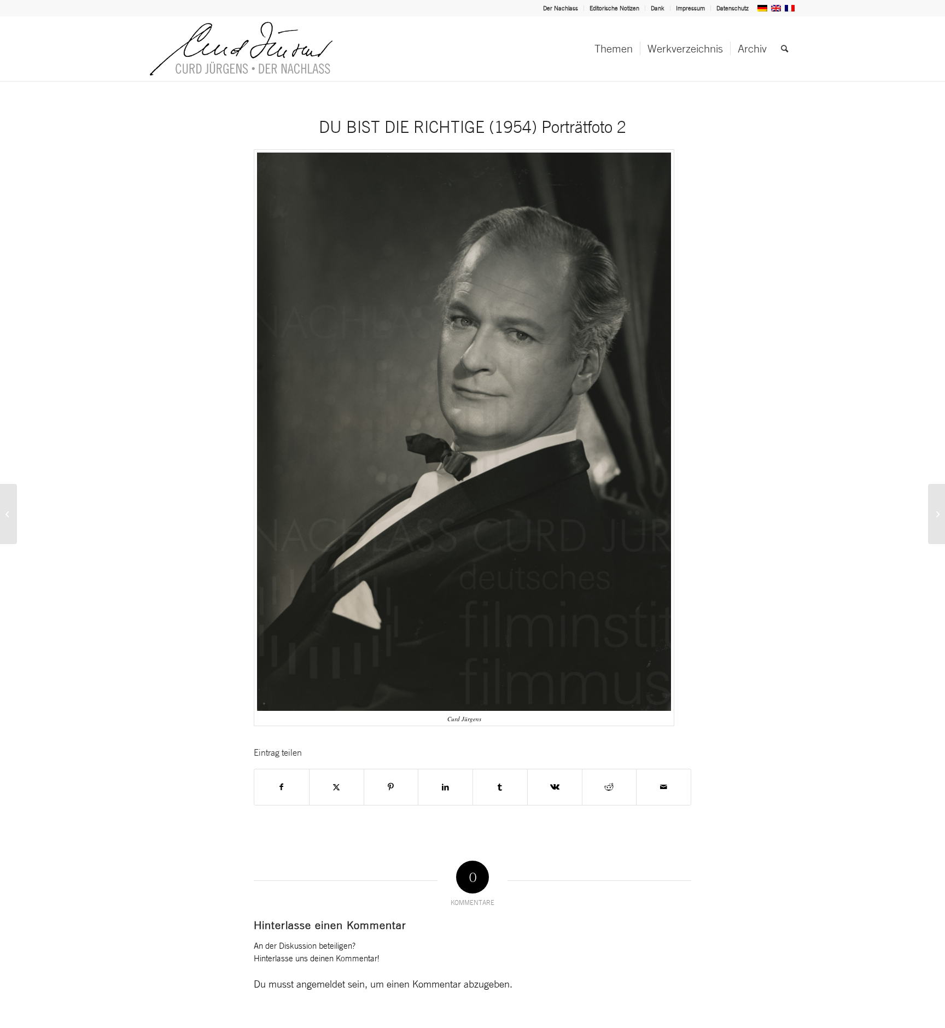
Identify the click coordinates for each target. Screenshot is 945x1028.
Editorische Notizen (614, 8)
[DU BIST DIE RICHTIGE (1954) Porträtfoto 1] (8, 514)
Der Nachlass (560, 8)
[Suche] (784, 48)
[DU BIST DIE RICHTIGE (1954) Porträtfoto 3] (936, 514)
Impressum (690, 8)
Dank (657, 8)
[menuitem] (561, 8)
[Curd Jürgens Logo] (241, 48)
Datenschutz (732, 8)
